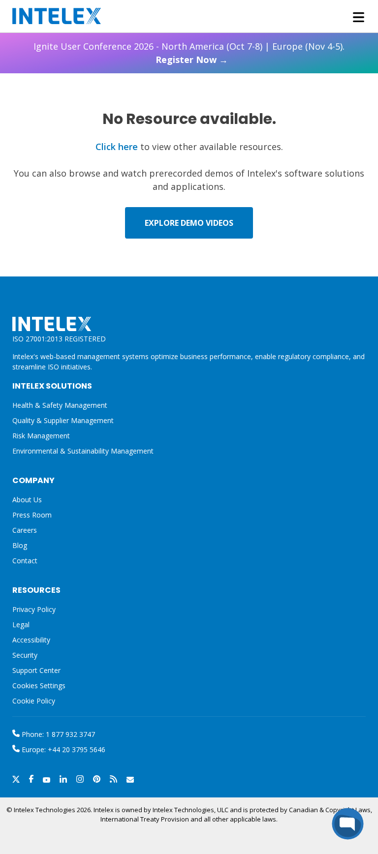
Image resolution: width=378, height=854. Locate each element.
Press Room (32, 514)
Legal (21, 624)
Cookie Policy (33, 700)
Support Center (36, 670)
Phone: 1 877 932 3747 (57, 734)
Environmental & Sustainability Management (83, 451)
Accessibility (31, 639)
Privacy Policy (34, 609)
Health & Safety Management (59, 405)
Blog (19, 545)
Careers (24, 530)
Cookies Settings (38, 686)
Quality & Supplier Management (63, 420)
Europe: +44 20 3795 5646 (62, 749)
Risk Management (41, 435)
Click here (116, 146)
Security (24, 655)
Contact (24, 560)
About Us (27, 499)
